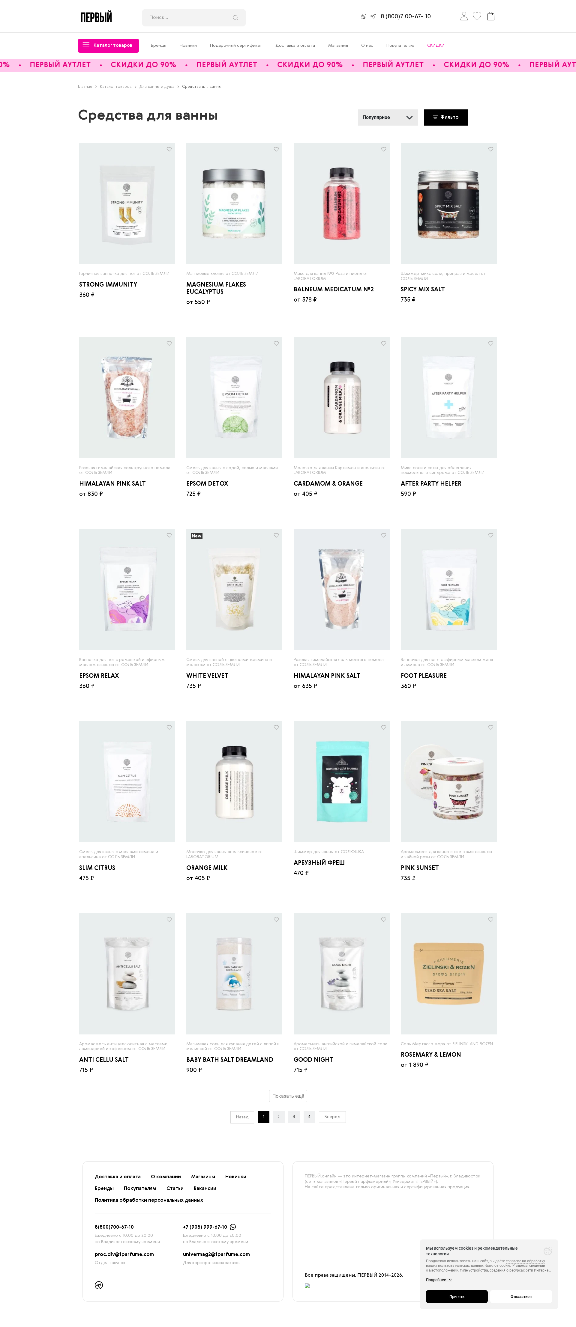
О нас (367, 45)
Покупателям (400, 45)
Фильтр (449, 117)
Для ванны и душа (157, 87)
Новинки (188, 45)
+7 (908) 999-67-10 (205, 1227)
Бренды (158, 45)
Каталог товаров (113, 45)
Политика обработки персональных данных (149, 1200)
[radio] (127, 203)
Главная (85, 87)
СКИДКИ (436, 45)
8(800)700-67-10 (114, 1227)
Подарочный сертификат (236, 45)
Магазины (338, 45)
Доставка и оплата (295, 45)
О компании (166, 1177)
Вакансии (205, 1188)
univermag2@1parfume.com (216, 1254)
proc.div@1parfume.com (124, 1254)
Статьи (175, 1188)
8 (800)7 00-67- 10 (406, 17)
